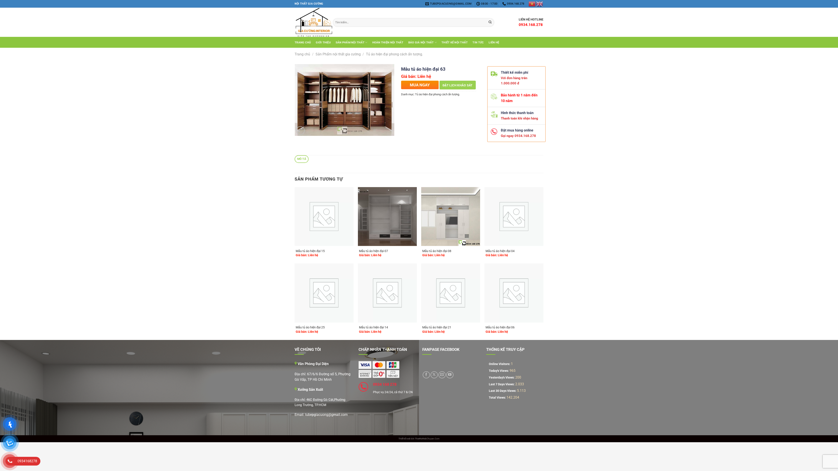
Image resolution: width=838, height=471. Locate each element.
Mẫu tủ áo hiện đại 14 (373, 327)
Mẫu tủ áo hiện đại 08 (436, 251)
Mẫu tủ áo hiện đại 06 (500, 327)
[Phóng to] (300, 130)
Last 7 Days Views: (502, 384)
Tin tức (478, 42)
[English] (539, 3)
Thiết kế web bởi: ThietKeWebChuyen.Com (419, 438)
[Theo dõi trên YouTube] (449, 375)
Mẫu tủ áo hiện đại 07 (373, 251)
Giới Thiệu (323, 42)
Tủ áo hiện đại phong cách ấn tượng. (394, 54)
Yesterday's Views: (502, 377)
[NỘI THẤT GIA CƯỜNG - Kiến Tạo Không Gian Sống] (310, 22)
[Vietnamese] (532, 3)
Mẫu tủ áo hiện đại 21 (436, 327)
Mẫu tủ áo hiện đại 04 (500, 251)
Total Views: (498, 397)
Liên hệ (494, 42)
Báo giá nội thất (421, 42)
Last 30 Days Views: (503, 391)
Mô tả (301, 158)
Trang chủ (303, 42)
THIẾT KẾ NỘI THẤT (454, 42)
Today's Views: (499, 371)
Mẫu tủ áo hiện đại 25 (310, 327)
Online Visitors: (500, 364)
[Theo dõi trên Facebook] (426, 375)
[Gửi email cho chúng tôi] (442, 375)
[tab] (302, 159)
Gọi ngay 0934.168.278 (516, 136)
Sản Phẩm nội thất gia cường (338, 54)
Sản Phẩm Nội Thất (350, 42)
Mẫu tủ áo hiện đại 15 (310, 251)
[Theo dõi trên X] (434, 375)
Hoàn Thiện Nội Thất (388, 42)
